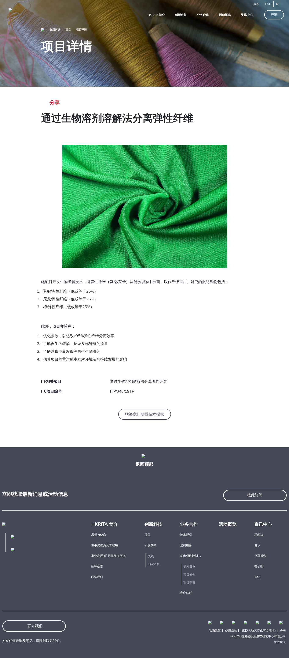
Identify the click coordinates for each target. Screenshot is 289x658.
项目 (68, 29)
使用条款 (231, 631)
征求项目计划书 (190, 556)
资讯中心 (263, 524)
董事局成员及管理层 (104, 545)
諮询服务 (186, 545)
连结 (257, 577)
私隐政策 (215, 631)
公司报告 (260, 556)
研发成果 (150, 545)
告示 (257, 545)
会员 (283, 631)
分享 (55, 102)
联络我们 (97, 577)
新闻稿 (258, 535)
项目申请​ (189, 582)
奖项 (151, 556)
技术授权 (186, 535)
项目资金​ (189, 575)
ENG (268, 4)
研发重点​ (189, 567)
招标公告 (97, 566)
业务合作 (189, 524)
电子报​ (258, 566)
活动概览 (228, 524)
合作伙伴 (186, 593)
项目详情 (81, 29)
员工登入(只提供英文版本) (258, 631)
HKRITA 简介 (104, 524)
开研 (274, 15)
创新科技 (55, 29)
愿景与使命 (98, 535)
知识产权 (154, 564)
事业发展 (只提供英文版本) (109, 556)
